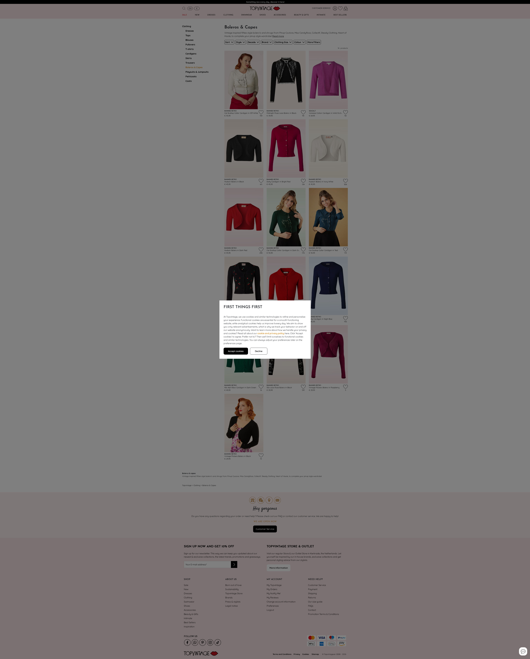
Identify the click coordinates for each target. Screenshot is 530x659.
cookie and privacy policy (270, 333)
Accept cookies (236, 351)
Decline (258, 351)
